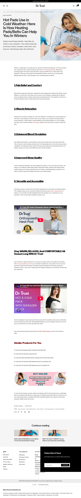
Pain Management (49, 409)
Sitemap (5, 469)
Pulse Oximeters (41, 495)
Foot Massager (34, 493)
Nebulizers (22, 462)
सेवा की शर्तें (5, 457)
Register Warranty (7, 464)
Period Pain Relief (59, 409)
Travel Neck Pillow (64, 493)
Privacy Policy (6, 462)
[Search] (7, 6)
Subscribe (65, 465)
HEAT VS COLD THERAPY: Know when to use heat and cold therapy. (53, 439)
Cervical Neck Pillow (44, 493)
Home (4, 12)
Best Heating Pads (31, 409)
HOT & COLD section (44, 331)
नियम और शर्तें (6, 454)
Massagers (22, 454)
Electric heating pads (55, 191)
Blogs (4, 466)
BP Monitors (22, 459)
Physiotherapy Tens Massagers (18, 495)
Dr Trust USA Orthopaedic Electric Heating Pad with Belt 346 (30, 350)
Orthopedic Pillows (24, 457)
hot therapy (37, 122)
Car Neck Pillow (55, 493)
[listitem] (18, 412)
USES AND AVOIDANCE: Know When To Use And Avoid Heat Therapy (26, 439)
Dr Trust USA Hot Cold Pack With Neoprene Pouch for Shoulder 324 (31, 365)
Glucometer (22, 464)
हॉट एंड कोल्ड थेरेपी (10, 12)
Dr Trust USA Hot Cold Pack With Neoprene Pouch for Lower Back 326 (32, 361)
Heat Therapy (40, 409)
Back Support (7, 15)
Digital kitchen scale (24, 493)
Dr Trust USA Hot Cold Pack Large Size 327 (25, 353)
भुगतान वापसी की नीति (7, 459)
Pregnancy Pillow (31, 495)
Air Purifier (55, 495)
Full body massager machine (10, 493)
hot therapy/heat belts (49, 69)
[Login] (73, 5)
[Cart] (77, 6)
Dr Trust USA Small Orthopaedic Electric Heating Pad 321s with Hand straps (33, 357)
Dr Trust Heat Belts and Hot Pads (25, 263)
